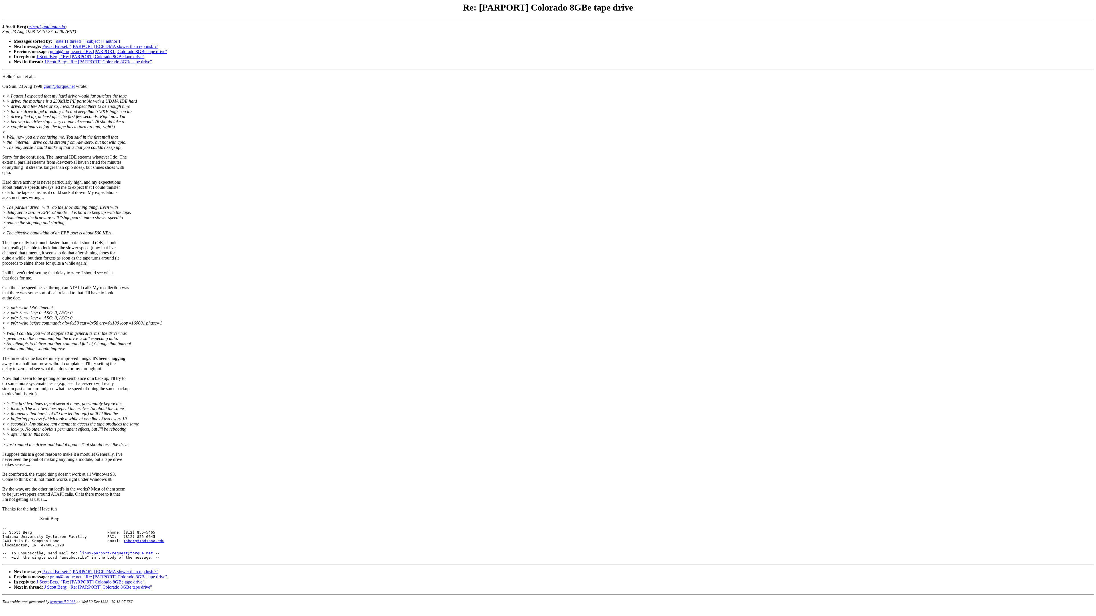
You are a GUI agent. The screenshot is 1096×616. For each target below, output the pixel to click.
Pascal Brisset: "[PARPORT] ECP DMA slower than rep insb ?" (100, 46)
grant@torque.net (59, 86)
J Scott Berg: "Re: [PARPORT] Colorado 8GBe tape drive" (90, 56)
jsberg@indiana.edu (143, 541)
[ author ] (111, 41)
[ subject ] (93, 41)
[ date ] (59, 41)
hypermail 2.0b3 (63, 601)
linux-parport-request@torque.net (116, 553)
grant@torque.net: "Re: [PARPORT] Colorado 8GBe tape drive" (108, 51)
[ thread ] (75, 41)
